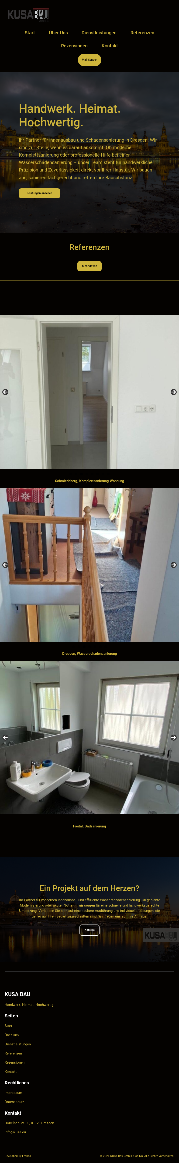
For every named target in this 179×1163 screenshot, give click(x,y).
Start (30, 32)
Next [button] (174, 392)
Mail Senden (89, 59)
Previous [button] (5, 392)
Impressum (13, 1093)
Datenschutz (14, 1102)
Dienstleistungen (18, 1044)
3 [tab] (81, 474)
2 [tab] (76, 474)
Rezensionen (14, 1063)
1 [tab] (70, 474)
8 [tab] (108, 474)
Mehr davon (89, 266)
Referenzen (13, 1053)
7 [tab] (103, 474)
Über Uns (12, 1035)
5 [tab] (92, 474)
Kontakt (90, 930)
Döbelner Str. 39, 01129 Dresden (29, 1123)
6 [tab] (97, 474)
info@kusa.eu (15, 1132)
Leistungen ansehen (39, 193)
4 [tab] (87, 474)
